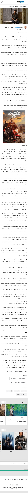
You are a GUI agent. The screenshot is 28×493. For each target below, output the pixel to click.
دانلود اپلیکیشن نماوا (23, 479)
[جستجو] (2, 2)
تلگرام (23, 391)
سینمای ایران (13, 378)
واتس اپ (8, 391)
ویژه (12, 382)
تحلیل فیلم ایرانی (21, 378)
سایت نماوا (7, 479)
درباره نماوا (11, 479)
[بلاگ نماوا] (20, 2)
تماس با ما (16, 479)
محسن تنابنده (9, 371)
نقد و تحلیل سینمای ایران (20, 382)
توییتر (16, 391)
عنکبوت (14, 371)
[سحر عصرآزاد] (25, 27)
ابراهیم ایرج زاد (19, 371)
